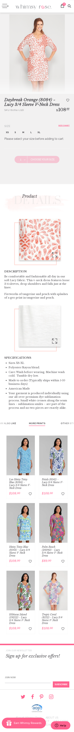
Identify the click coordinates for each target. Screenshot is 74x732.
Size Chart (64, 125)
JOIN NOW (10, 677)
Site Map (48, 724)
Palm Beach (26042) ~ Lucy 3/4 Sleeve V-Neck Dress (52, 551)
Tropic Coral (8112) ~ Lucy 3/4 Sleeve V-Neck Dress (52, 619)
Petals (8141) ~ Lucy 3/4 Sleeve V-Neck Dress (52, 482)
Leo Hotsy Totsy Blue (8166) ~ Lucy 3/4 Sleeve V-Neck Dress (20, 484)
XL (39, 132)
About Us (52, 717)
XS (7, 132)
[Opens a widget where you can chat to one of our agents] (60, 725)
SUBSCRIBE (61, 684)
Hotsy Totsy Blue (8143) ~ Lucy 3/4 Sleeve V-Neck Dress (19, 551)
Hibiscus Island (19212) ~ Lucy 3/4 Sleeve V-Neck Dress (19, 619)
